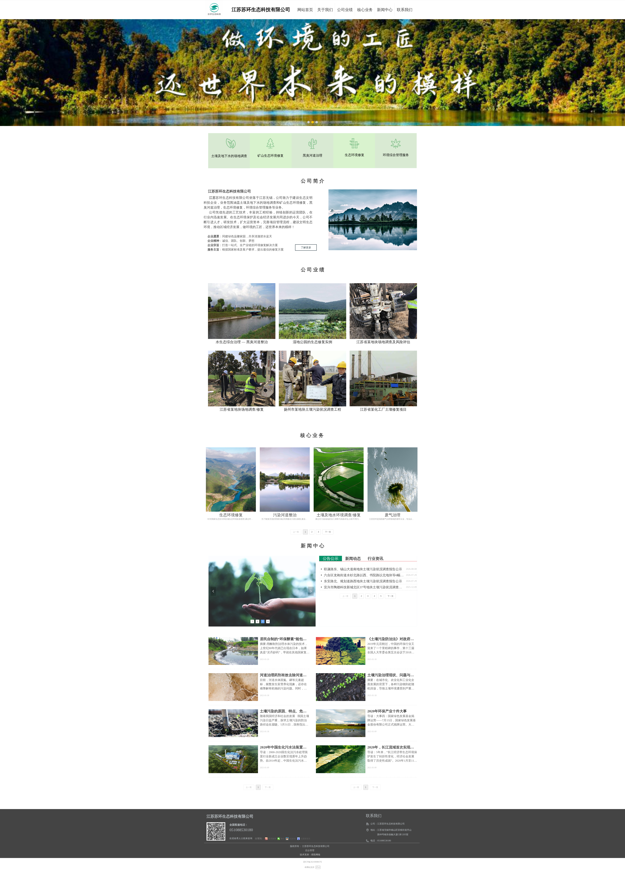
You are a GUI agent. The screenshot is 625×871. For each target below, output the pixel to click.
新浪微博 (272, 839)
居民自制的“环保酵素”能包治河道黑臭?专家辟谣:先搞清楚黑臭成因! (284, 639)
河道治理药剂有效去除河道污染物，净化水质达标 (283, 675)
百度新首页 (305, 839)
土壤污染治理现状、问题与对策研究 (390, 675)
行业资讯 (375, 558)
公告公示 (330, 558)
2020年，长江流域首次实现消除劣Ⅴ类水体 (390, 747)
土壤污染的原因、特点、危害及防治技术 (283, 711)
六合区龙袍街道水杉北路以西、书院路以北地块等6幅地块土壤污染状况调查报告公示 (364, 575)
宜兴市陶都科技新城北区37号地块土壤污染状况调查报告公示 (364, 587)
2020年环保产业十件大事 (387, 711)
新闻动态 (353, 558)
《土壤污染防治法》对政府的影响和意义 (390, 639)
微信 (283, 839)
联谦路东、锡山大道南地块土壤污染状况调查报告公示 (363, 569)
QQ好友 (292, 839)
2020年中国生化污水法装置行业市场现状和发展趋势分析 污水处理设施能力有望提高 (283, 747)
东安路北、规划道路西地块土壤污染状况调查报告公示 (363, 581)
